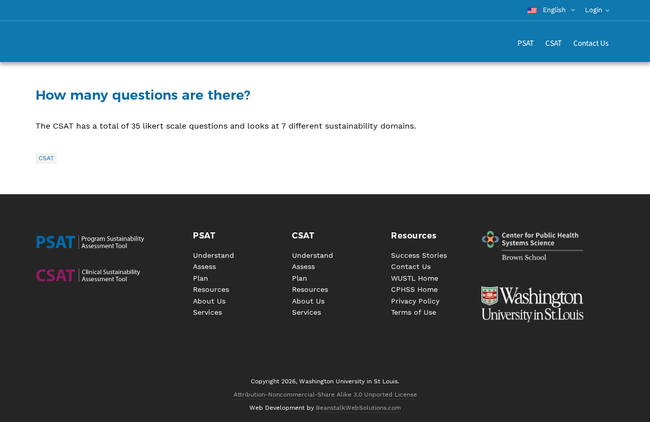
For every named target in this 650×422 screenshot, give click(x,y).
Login (593, 10)
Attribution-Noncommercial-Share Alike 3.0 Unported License (325, 394)
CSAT (46, 158)
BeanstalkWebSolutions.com (358, 407)
